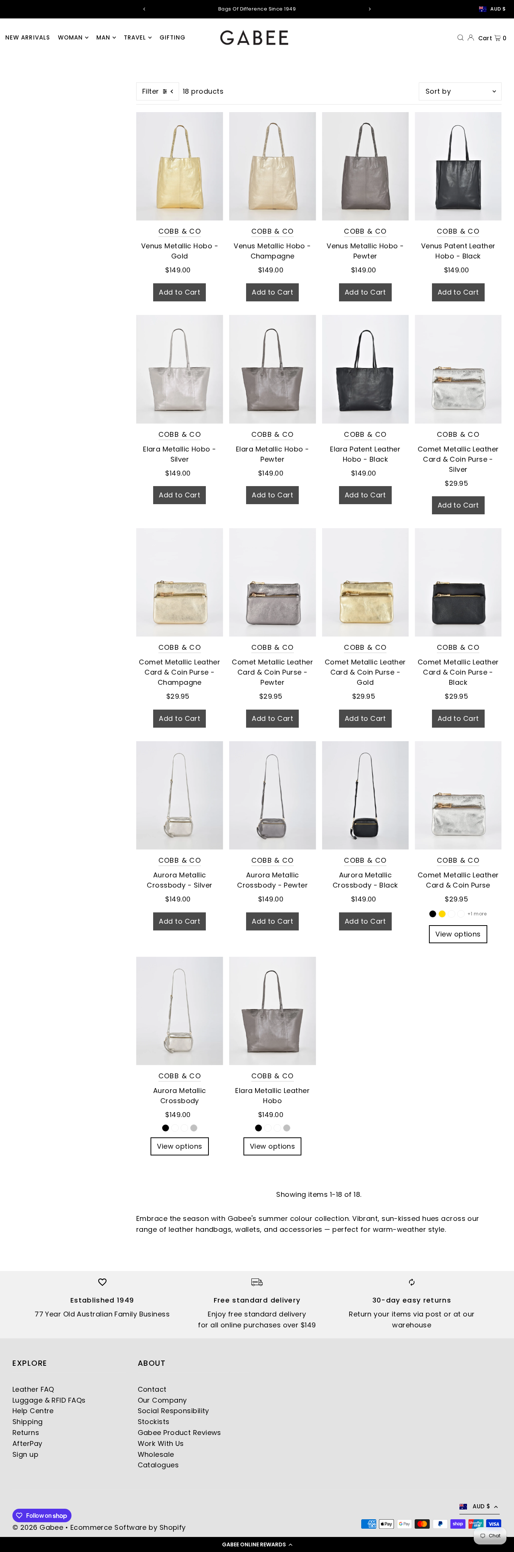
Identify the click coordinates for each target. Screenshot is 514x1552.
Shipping (27, 1421)
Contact (152, 1389)
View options (458, 934)
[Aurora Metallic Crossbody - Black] (365, 795)
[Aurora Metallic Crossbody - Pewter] (272, 795)
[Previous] (144, 9)
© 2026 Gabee (37, 1527)
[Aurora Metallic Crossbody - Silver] (179, 795)
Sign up (25, 1454)
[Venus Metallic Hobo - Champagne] (272, 166)
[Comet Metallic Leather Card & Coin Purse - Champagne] (179, 582)
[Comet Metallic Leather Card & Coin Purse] (458, 795)
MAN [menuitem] (103, 37)
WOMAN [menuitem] (70, 37)
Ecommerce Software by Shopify (128, 1527)
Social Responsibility (173, 1410)
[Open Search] (460, 37)
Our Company (162, 1400)
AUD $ (498, 9)
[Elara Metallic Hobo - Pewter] (272, 369)
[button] (257, 1544)
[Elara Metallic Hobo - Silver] (179, 369)
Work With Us (161, 1443)
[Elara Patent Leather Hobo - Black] (365, 369)
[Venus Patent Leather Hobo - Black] (458, 166)
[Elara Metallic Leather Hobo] (272, 1011)
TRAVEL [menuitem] (135, 37)
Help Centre (33, 1410)
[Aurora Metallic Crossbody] (179, 1011)
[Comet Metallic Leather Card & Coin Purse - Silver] (458, 369)
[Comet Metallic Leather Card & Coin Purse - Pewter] (272, 582)
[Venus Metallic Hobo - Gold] (179, 166)
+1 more (477, 914)
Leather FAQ (33, 1389)
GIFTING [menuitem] (173, 37)
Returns (25, 1432)
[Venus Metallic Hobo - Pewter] (365, 166)
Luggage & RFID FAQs (49, 1400)
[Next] (369, 9)
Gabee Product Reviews (179, 1432)
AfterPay (27, 1443)
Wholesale (156, 1454)
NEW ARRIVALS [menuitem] (27, 37)
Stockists (154, 1421)
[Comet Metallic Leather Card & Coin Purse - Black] (458, 582)
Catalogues (158, 1465)
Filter (150, 91)
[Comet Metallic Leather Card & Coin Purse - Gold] (365, 582)
